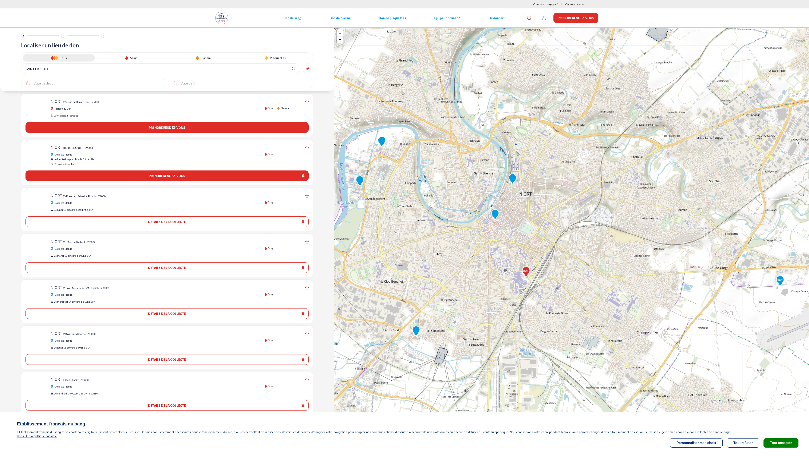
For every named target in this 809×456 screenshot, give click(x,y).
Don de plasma (340, 18)
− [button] (340, 39)
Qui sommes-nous (576, 4)
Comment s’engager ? (545, 4)
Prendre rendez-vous (576, 18)
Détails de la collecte (167, 222)
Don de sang (292, 18)
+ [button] (340, 33)
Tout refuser (743, 443)
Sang (133, 58)
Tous (63, 58)
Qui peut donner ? (447, 18)
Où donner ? (497, 18)
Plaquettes (278, 58)
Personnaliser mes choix (696, 443)
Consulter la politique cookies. (37, 436)
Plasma (206, 58)
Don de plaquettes (392, 18)
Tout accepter (781, 443)
